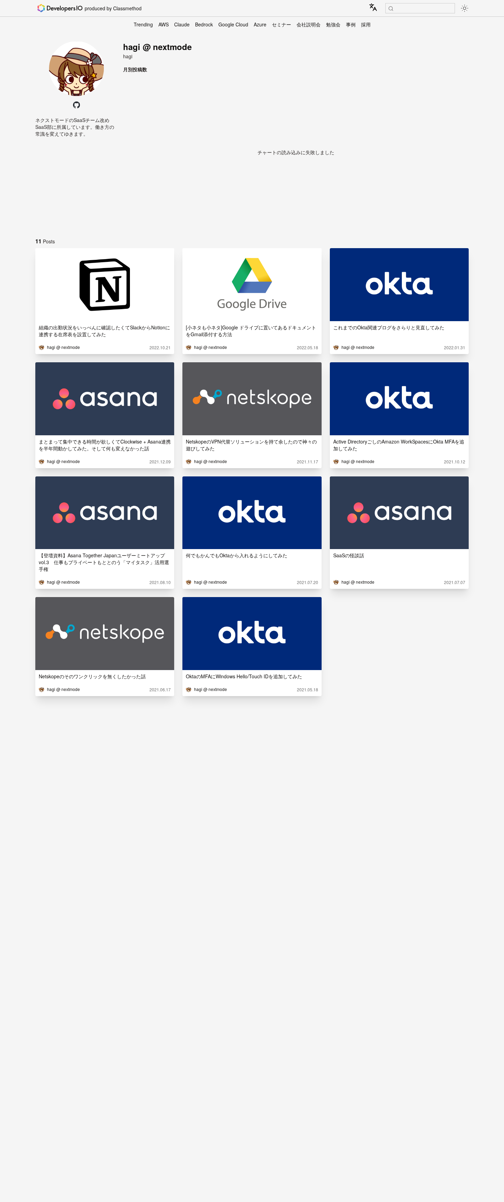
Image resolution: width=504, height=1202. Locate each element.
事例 (351, 24)
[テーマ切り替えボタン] (464, 8)
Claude (182, 24)
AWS (163, 24)
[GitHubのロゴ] (76, 104)
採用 (366, 24)
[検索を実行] (391, 8)
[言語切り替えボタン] (373, 7)
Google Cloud (233, 24)
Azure (260, 24)
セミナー (281, 24)
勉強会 (333, 24)
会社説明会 (309, 24)
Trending (143, 24)
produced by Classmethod (113, 8)
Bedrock (204, 24)
